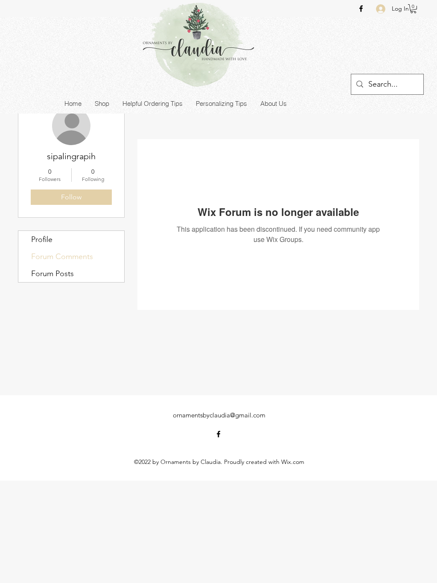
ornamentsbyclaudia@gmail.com (219, 415)
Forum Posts (52, 273)
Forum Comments (62, 256)
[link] (413, 8)
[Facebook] (361, 8)
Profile (41, 239)
